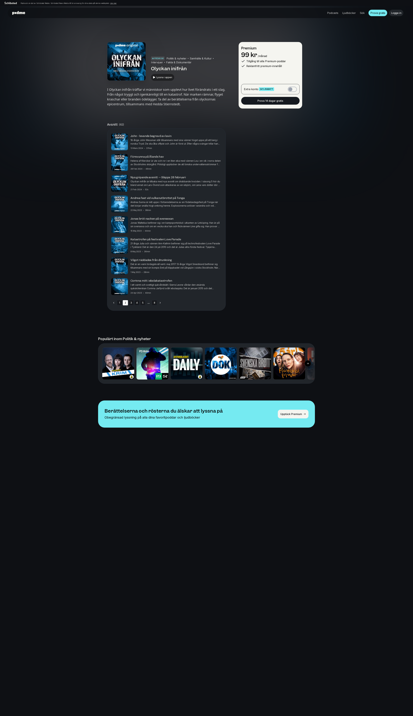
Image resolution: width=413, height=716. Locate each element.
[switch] (292, 89)
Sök (362, 13)
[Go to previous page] (113, 302)
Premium (249, 48)
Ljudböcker (349, 13)
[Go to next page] (160, 302)
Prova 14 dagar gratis (270, 100)
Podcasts (332, 13)
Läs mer (113, 3)
